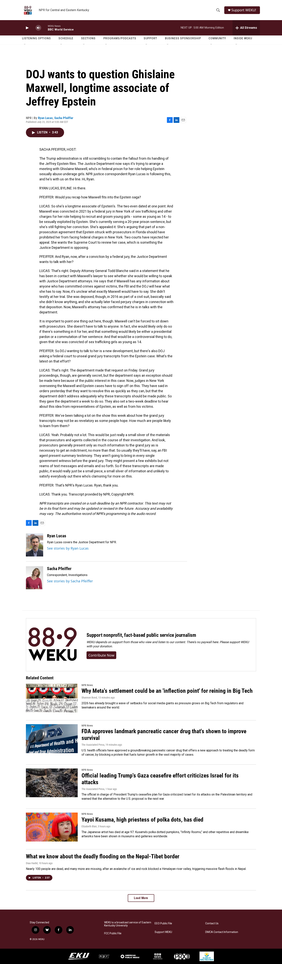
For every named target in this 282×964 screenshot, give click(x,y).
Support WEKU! (243, 10)
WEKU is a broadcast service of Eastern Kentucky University (127, 924)
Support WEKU (163, 932)
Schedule (66, 38)
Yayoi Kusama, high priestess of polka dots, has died (142, 819)
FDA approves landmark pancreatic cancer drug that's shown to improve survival (164, 734)
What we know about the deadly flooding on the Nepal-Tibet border (102, 856)
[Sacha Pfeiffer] (34, 577)
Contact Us (212, 923)
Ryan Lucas (45, 118)
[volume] (38, 28)
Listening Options (36, 38)
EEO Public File (163, 923)
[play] (27, 28)
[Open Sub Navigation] (24, 44)
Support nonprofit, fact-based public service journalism (141, 635)
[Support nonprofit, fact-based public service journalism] (52, 644)
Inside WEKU (243, 38)
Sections (88, 38)
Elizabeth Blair (89, 826)
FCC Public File (112, 933)
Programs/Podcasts (119, 38)
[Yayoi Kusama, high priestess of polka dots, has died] (52, 827)
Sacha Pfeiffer (63, 118)
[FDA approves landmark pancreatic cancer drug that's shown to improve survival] (52, 738)
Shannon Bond (89, 697)
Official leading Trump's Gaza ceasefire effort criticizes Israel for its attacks (160, 779)
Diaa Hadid (32, 863)
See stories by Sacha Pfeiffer (70, 581)
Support (150, 38)
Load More (141, 898)
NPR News (87, 685)
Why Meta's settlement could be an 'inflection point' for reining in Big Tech (167, 690)
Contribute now (101, 655)
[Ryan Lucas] (34, 544)
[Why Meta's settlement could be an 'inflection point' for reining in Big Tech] (52, 698)
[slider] (44, 28)
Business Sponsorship (183, 38)
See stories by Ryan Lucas (68, 548)
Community (217, 38)
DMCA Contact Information (221, 932)
